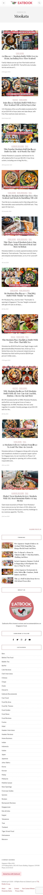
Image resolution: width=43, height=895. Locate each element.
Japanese (5, 758)
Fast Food (5, 698)
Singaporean (6, 807)
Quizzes (4, 795)
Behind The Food (7, 657)
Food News (20, 53)
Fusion (4, 722)
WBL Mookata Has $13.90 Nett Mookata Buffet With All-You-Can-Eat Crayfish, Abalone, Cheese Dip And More (20, 393)
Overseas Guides (7, 791)
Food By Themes (7, 706)
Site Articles (6, 811)
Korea (4, 767)
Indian (4, 742)
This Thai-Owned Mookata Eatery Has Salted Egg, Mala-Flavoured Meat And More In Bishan (20, 244)
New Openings (22, 192)
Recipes (4, 799)
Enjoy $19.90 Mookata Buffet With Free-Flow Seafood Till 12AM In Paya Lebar (20, 103)
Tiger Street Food (8, 831)
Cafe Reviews (6, 670)
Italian (4, 750)
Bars (3, 653)
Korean (4, 771)
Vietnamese (6, 835)
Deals (13, 336)
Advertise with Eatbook (11, 874)
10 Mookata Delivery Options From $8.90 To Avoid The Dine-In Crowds (20, 446)
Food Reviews (6, 718)
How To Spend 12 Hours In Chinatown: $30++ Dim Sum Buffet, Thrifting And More (26, 554)
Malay (4, 775)
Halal (3, 726)
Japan (4, 754)
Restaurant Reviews (9, 803)
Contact (16, 888)
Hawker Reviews (17, 146)
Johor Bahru (6, 762)
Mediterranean (7, 783)
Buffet (15, 99)
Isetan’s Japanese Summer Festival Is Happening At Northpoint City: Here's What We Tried (26, 563)
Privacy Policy (19, 891)
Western (5, 839)
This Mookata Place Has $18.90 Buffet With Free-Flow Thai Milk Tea (20, 341)
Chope (4, 682)
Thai (26, 146)
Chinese (4, 678)
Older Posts (34, 529)
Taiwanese (5, 819)
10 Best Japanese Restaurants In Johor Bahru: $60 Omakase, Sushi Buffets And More (26, 572)
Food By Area (6, 702)
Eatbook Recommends (9, 694)
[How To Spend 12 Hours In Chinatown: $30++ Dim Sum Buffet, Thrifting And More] (7, 554)
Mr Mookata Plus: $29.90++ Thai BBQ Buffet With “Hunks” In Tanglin (19, 294)
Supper (4, 815)
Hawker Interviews (8, 730)
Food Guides (6, 710)
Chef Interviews (7, 674)
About (3, 888)
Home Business (7, 738)
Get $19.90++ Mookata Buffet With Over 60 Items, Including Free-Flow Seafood (20, 57)
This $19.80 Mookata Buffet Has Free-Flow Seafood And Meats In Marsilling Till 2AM (20, 196)
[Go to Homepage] (21, 3)
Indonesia (5, 746)
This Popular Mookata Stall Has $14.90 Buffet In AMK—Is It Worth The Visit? (20, 150)
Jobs (9, 888)
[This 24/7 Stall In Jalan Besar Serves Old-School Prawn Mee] (7, 580)
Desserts (5, 690)
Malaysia (5, 779)
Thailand (5, 827)
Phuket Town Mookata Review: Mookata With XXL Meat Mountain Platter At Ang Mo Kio (20, 498)
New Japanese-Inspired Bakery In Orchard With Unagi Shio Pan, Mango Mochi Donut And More (26, 546)
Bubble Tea (5, 662)
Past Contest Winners (28, 888)
